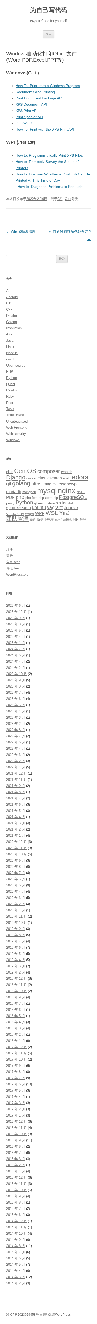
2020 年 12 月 (16, 842)
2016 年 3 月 (15, 1159)
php (20, 497)
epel (66, 478)
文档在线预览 (63, 519)
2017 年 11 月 (16, 1053)
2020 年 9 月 (15, 860)
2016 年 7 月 (15, 1153)
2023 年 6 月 (15, 699)
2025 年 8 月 (15, 624)
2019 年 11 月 (16, 916)
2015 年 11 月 (16, 1184)
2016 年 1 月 (15, 1171)
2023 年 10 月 (16, 674)
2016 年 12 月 (16, 1121)
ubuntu (39, 507)
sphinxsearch (18, 507)
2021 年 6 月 (15, 804)
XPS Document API (31, 104)
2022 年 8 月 (15, 730)
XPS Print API (27, 111)
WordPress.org (17, 574)
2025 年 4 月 (15, 637)
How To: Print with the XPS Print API (45, 129)
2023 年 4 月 (15, 711)
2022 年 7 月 (15, 736)
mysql (47, 490)
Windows (13, 440)
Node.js (12, 353)
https (36, 483)
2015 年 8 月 (15, 1202)
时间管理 (79, 519)
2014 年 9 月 (15, 1240)
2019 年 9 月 (15, 929)
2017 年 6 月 (15, 1084)
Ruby (10, 396)
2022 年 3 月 (15, 755)
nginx (67, 490)
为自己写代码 (48, 9)
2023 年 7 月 (15, 693)
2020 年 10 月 (16, 854)
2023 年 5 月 (15, 705)
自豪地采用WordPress (55, 1314)
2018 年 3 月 (15, 1028)
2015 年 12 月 (16, 1177)
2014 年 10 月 (16, 1233)
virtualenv (15, 513)
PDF (10, 497)
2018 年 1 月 (15, 1041)
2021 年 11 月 (16, 780)
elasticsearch (50, 478)
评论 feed (13, 568)
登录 (9, 556)
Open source (15, 365)
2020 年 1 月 (15, 910)
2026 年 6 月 (15, 605)
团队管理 (17, 519)
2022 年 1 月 (15, 767)
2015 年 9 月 (15, 1196)
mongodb (29, 492)
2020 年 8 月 (15, 867)
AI (8, 291)
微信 (33, 519)
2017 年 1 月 (15, 1115)
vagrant (55, 507)
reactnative (46, 503)
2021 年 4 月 (15, 817)
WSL (52, 513)
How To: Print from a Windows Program (48, 86)
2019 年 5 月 (15, 954)
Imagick (49, 484)
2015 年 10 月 (16, 1190)
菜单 (48, 33)
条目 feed (13, 562)
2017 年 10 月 (16, 1059)
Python (11, 378)
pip (56, 498)
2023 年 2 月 (15, 724)
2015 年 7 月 (15, 1209)
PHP (9, 372)
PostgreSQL (73, 497)
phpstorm (46, 498)
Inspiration (14, 328)
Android (12, 297)
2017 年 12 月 (16, 1047)
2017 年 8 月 (15, 1072)
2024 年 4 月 (15, 661)
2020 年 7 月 (15, 873)
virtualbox (71, 508)
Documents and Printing (35, 92)
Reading (12, 390)
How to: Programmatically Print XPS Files (49, 155)
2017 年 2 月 (15, 1109)
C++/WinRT (25, 123)
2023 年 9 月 (15, 680)
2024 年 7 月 (15, 649)
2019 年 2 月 (15, 972)
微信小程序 (45, 519)
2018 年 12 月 (16, 979)
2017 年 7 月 (15, 1078)
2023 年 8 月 (15, 686)
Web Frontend (16, 428)
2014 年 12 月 (16, 1221)
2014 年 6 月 (15, 1258)
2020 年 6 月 (15, 879)
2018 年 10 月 (16, 991)
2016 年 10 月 (16, 1134)
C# (59, 199)
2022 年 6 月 (15, 742)
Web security (16, 434)
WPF (39, 513)
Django (15, 477)
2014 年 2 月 (15, 1283)
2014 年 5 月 (15, 1264)
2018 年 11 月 (16, 985)
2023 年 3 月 (15, 717)
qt (35, 503)
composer (48, 471)
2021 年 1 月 (15, 836)
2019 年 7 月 (15, 941)
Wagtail (29, 514)
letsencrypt (68, 484)
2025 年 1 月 (15, 643)
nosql (10, 359)
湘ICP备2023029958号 (22, 1314)
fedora (79, 477)
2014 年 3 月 (15, 1277)
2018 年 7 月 (15, 1003)
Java (9, 340)
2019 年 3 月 (15, 966)
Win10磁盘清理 (21, 232)
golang (21, 483)
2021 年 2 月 (15, 829)
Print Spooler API (29, 117)
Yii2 (64, 513)
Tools (10, 409)
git (8, 483)
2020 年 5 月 (15, 885)
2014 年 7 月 (15, 1252)
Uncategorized (17, 421)
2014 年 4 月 (15, 1271)
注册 (9, 550)
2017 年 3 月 (15, 1103)
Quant (10, 384)
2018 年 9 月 (15, 997)
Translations (15, 415)
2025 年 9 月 (15, 618)
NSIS (81, 492)
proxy (10, 503)
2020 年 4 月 (15, 891)
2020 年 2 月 (15, 904)
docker (31, 478)
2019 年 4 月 (15, 960)
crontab (66, 472)
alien (9, 472)
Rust (9, 403)
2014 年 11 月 (16, 1227)
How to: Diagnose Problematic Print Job (50, 186)
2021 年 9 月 (15, 786)
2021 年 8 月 (15, 792)
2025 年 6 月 (15, 630)
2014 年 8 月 (15, 1246)
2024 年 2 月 (15, 668)
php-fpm (31, 498)
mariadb (13, 492)
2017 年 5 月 (15, 1090)
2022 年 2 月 (15, 761)
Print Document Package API (39, 98)
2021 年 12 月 (16, 773)
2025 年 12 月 (16, 612)
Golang (11, 322)
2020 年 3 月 (15, 898)
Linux (10, 347)
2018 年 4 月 (15, 1022)
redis (61, 502)
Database (13, 316)
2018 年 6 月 (15, 1010)
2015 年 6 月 (15, 1215)
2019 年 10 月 (16, 923)
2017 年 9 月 (15, 1066)
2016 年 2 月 (15, 1165)
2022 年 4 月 (15, 748)
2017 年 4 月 (15, 1097)
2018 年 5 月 (15, 1016)
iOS (9, 334)
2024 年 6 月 (15, 655)
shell (70, 503)
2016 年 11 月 (16, 1128)
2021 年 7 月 (15, 798)
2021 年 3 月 (15, 823)
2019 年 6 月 (15, 947)
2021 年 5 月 (15, 811)
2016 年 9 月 (15, 1140)
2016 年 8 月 (15, 1146)
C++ (68, 199)
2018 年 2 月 (15, 1034)
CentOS (25, 471)
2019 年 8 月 (15, 935)
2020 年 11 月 (16, 848)
